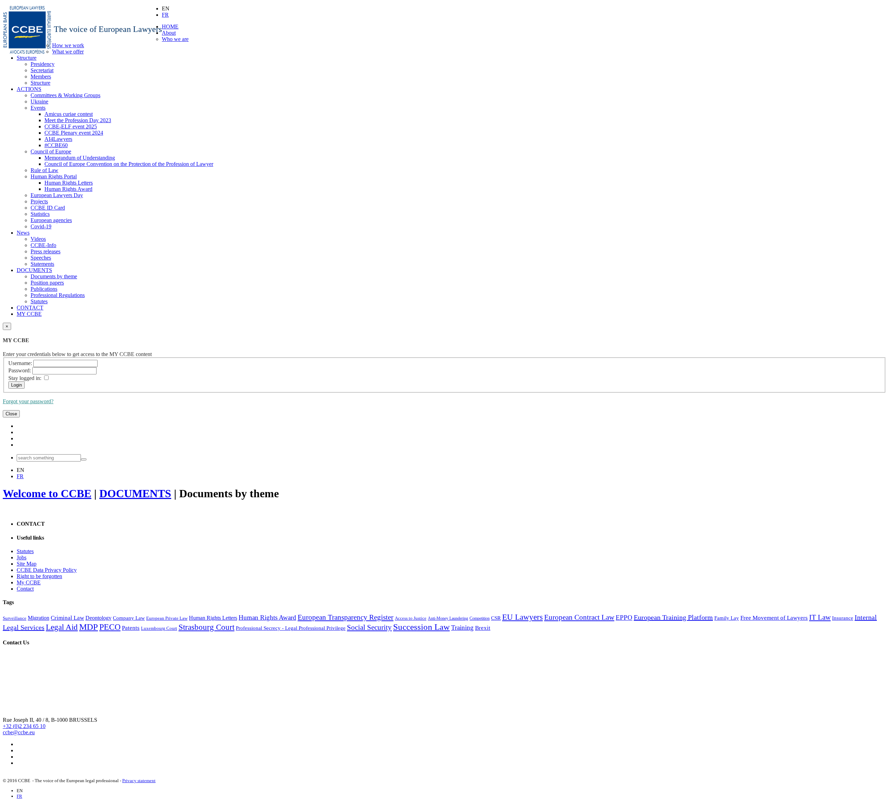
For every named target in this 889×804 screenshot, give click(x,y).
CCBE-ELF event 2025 (70, 126)
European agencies (51, 220)
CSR (496, 618)
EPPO (624, 617)
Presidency (43, 64)
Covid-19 (41, 226)
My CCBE (29, 582)
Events (38, 108)
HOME (170, 26)
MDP (88, 627)
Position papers (47, 283)
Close (11, 413)
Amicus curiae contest (68, 114)
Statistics (40, 214)
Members (41, 76)
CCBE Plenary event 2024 (73, 133)
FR (165, 15)
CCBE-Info (43, 245)
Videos (38, 239)
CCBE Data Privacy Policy (47, 570)
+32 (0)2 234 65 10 (24, 726)
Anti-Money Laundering (448, 618)
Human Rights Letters (68, 183)
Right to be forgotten (39, 576)
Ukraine (39, 101)
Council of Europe (51, 151)
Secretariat (42, 70)
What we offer (68, 51)
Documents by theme (54, 276)
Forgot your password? (28, 401)
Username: (20, 363)
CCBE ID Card (48, 208)
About (169, 33)
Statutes (39, 301)
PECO (110, 627)
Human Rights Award (68, 189)
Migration (38, 618)
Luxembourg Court (159, 628)
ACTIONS (29, 89)
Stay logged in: (24, 378)
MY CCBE (29, 314)
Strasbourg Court (206, 627)
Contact (25, 589)
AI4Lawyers (58, 139)
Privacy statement (139, 780)
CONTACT (30, 308)
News (23, 233)
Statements (42, 264)
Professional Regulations (58, 295)
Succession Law (421, 627)
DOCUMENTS (34, 270)
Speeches (41, 258)
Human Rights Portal (54, 176)
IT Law (820, 617)
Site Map (26, 564)
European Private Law (167, 618)
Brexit (482, 628)
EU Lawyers (522, 617)
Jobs (21, 557)
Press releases (45, 251)
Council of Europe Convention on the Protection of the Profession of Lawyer (128, 164)
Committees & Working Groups (65, 95)
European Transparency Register (345, 617)
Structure (26, 58)
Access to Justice (410, 618)
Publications (44, 289)
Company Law (129, 618)
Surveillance (14, 618)
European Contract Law (579, 617)
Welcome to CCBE (47, 493)
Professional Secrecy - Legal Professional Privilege (291, 628)
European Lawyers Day (57, 195)
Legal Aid (62, 627)
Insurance (842, 618)
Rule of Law (44, 170)
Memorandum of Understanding (79, 158)
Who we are (175, 39)
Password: (19, 370)
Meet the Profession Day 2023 (77, 120)
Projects (39, 201)
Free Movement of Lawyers (774, 618)
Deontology (98, 618)
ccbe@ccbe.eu (19, 732)
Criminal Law (67, 618)
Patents (131, 628)
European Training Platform (673, 617)
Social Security (369, 627)
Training (462, 627)
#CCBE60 (56, 145)
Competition (480, 618)
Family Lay (726, 618)
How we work (68, 45)
